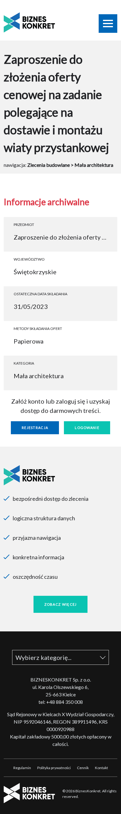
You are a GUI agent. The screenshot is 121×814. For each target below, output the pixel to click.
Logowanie (87, 428)
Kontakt (101, 767)
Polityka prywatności (54, 767)
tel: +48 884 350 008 (60, 702)
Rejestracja (35, 428)
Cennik (83, 767)
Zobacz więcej (60, 604)
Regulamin (22, 767)
